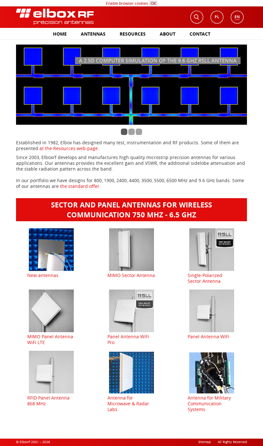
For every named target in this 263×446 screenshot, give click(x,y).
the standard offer (79, 186)
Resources (133, 34)
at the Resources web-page (68, 148)
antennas (93, 34)
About (167, 34)
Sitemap (204, 442)
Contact (200, 34)
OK (153, 3)
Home (60, 34)
